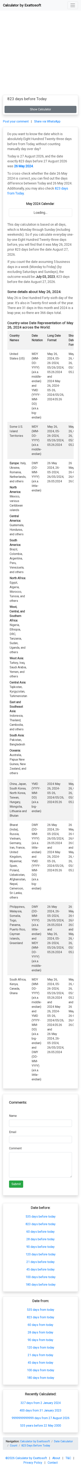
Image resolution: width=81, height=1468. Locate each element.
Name (13, 1116)
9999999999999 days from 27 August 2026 (41, 1418)
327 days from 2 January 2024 (41, 1403)
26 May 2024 (23, 166)
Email (12, 1132)
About (56, 1458)
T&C (69, 1458)
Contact (53, 1462)
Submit (16, 1184)
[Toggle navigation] (72, 5)
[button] (73, 5)
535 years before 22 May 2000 (40, 1425)
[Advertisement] (40, 54)
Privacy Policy (33, 1462)
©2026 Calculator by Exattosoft (26, 1458)
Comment (15, 1148)
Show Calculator (40, 109)
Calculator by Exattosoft (22, 5)
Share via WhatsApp (47, 121)
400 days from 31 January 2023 (40, 1410)
